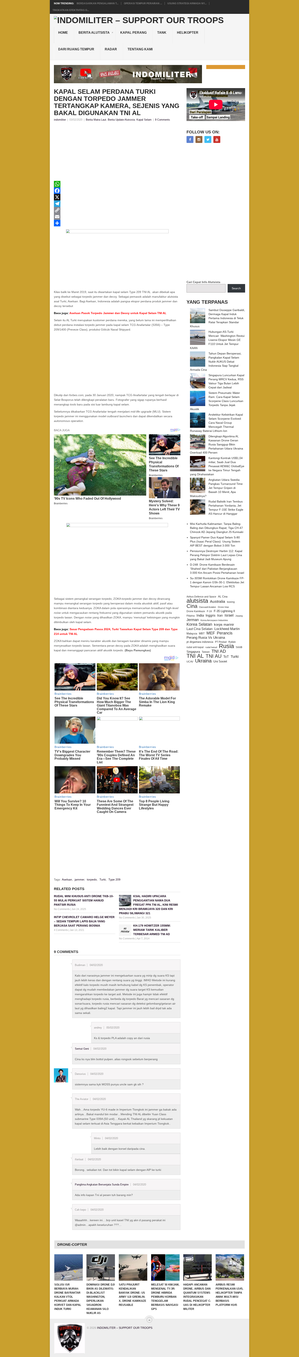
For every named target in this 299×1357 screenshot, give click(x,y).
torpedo (92, 879)
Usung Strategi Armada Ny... (186, 3)
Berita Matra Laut (96, 119)
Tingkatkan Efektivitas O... (70, 10)
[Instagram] (198, 139)
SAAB (239, 647)
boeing (231, 602)
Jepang (239, 616)
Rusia (226, 646)
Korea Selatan (199, 624)
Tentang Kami (140, 49)
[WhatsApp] (117, 184)
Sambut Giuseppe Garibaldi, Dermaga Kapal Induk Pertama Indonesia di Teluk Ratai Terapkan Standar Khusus (217, 318)
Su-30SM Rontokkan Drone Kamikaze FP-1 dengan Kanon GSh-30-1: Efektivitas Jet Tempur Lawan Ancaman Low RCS (217, 582)
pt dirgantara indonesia (200, 641)
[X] (117, 197)
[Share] (117, 223)
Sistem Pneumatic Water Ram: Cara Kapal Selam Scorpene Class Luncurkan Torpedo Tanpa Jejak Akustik (216, 401)
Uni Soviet (220, 661)
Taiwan (206, 651)
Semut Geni (82, 1048)
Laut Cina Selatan (200, 629)
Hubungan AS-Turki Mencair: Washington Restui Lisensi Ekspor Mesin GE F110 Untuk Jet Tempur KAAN (217, 340)
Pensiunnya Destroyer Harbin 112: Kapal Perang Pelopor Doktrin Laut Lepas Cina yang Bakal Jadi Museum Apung (216, 555)
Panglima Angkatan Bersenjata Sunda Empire (102, 1184)
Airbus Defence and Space (201, 596)
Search (236, 288)
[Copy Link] (117, 210)
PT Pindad (221, 642)
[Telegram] (117, 203)
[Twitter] (207, 139)
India (200, 615)
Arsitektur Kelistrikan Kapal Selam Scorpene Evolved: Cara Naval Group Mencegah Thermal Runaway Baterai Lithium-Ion (216, 422)
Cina (192, 606)
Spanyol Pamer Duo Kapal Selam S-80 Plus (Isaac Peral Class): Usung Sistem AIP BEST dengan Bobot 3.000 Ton (215, 541)
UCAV (190, 661)
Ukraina (203, 661)
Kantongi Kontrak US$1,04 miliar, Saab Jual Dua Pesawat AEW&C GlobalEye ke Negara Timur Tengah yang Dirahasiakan (217, 466)
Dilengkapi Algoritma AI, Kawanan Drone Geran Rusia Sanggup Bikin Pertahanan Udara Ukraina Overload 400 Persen (216, 444)
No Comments (62, 909)
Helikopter (187, 32)
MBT (202, 633)
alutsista (197, 601)
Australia (217, 602)
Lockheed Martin (227, 629)
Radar (111, 49)
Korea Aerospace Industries (214, 620)
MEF (210, 633)
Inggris (210, 615)
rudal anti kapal (195, 647)
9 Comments (162, 119)
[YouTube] (216, 139)
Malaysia (192, 633)
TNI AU (214, 656)
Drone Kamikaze (196, 611)
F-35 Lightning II (224, 611)
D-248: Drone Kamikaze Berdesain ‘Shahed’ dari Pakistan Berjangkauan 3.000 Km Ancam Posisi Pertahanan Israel (217, 568)
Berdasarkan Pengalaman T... (97, 3)
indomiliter (60, 119)
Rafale (232, 642)
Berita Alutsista (94, 32)
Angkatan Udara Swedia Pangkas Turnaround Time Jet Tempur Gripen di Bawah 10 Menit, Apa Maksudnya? (216, 488)
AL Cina (222, 596)
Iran (220, 615)
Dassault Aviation (207, 607)
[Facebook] (117, 190)
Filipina (191, 615)
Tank (161, 32)
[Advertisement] (117, 152)
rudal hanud (211, 647)
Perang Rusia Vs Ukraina (206, 638)
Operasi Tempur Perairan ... (143, 3)
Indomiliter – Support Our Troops (124, 1327)
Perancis (224, 633)
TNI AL (195, 656)
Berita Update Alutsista (121, 119)
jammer (79, 879)
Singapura (193, 651)
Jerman (193, 620)
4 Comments (61, 930)
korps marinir (224, 624)
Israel (229, 615)
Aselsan (67, 879)
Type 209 (114, 879)
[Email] (117, 216)
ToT (226, 656)
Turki (102, 879)
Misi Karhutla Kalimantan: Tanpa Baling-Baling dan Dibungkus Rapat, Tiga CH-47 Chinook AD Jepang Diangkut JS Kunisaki (216, 528)
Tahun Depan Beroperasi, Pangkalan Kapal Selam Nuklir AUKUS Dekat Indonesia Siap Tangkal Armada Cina (215, 361)
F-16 (209, 611)
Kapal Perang (133, 32)
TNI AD (219, 651)
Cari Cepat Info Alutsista (203, 282)
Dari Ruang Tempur (76, 49)
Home (63, 32)
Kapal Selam (144, 119)
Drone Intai (223, 607)
